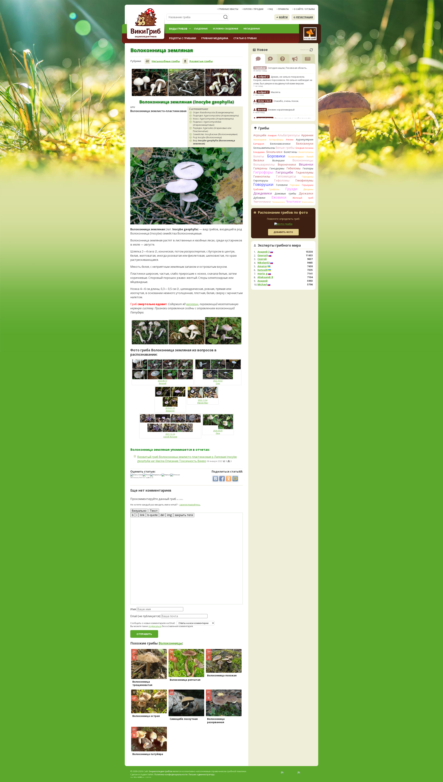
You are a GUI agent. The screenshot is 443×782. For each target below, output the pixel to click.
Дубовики (259, 197)
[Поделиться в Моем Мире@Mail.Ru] (235, 478)
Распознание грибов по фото (283, 213)
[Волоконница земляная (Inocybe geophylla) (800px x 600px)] (187, 82)
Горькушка (307, 185)
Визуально (139, 511)
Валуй (310, 156)
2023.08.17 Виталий (162, 382)
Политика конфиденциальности (171, 774)
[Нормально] (156, 475)
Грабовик (258, 189)
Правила (283, 9)
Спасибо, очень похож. (286, 101)
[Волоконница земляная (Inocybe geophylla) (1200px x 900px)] (150, 82)
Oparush (262, 255)
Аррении (307, 135)
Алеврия (272, 135)
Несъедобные (251, 28)
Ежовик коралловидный (281, 109)
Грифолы (274, 189)
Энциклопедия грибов (160, 771)
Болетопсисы (306, 152)
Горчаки (294, 184)
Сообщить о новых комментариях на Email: (152, 623)
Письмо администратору (201, 774)
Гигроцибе (284, 172)
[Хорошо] (166, 475)
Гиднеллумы (304, 172)
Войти (283, 17)
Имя (133, 609)
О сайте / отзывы (304, 9)
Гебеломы (293, 168)
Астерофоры (276, 139)
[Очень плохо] (136, 475)
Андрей (262, 281)
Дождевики (262, 193)
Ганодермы (276, 168)
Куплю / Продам (253, 9)
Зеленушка (278, 202)
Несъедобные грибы (166, 61)
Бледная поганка (304, 147)
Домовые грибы (285, 193)
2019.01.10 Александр (170, 409)
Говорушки (263, 184)
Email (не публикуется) (145, 616)
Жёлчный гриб (302, 197)
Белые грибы (285, 148)
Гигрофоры (263, 172)
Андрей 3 (263, 252)
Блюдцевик (259, 152)
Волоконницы (170, 643)
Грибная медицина (214, 38)
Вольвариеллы (264, 164)
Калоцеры (307, 202)
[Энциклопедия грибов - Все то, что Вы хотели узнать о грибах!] (146, 23)
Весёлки (258, 160)
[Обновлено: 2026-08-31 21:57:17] (311, 50)
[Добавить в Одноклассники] (228, 478)
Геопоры (308, 168)
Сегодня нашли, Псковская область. (287, 67)
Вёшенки (306, 164)
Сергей (262, 259)
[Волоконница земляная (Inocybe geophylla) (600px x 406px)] (187, 332)
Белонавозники (280, 143)
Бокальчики (274, 152)
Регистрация (304, 17)
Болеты (258, 156)
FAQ (271, 9)
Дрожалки (306, 193)
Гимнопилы (261, 176)
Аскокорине (259, 139)
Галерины (260, 168)
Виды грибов (178, 28)
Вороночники (287, 164)
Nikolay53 (263, 262)
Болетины (290, 152)
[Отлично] (175, 475)
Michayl (262, 284)
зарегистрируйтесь (189, 504)
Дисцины (308, 189)
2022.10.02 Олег (218, 382)
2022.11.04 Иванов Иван (202, 401)
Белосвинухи (304, 143)
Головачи (282, 184)
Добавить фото (283, 232)
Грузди (291, 188)
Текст (154, 511)
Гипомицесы (286, 176)
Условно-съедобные (225, 28)
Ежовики (279, 197)
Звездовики (262, 202)
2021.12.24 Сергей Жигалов (170, 435)
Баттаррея (258, 143)
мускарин (192, 304)
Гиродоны (307, 176)
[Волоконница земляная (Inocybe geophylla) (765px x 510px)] (150, 332)
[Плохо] (146, 475)
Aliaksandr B (265, 277)
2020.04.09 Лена (218, 431)
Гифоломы (282, 180)
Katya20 (262, 270)
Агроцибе (259, 135)
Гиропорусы (260, 180)
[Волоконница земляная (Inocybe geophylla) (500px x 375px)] (223, 330)
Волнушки (278, 160)
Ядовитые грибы (201, 61)
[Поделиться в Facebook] (222, 478)
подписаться (154, 626)
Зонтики (293, 201)
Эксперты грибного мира (279, 245)
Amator (262, 266)
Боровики (276, 155)
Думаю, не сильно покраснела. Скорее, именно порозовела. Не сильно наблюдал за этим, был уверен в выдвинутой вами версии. (282, 80)
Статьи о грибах (245, 38)
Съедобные (201, 28)
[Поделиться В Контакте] (215, 478)
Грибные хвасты (228, 9)
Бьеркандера (296, 156)
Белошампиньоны (264, 147)
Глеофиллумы (304, 180)
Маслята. (276, 92)
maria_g (262, 273)
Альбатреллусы (289, 135)
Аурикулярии (304, 139)
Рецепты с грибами (182, 38)
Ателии (289, 139)
